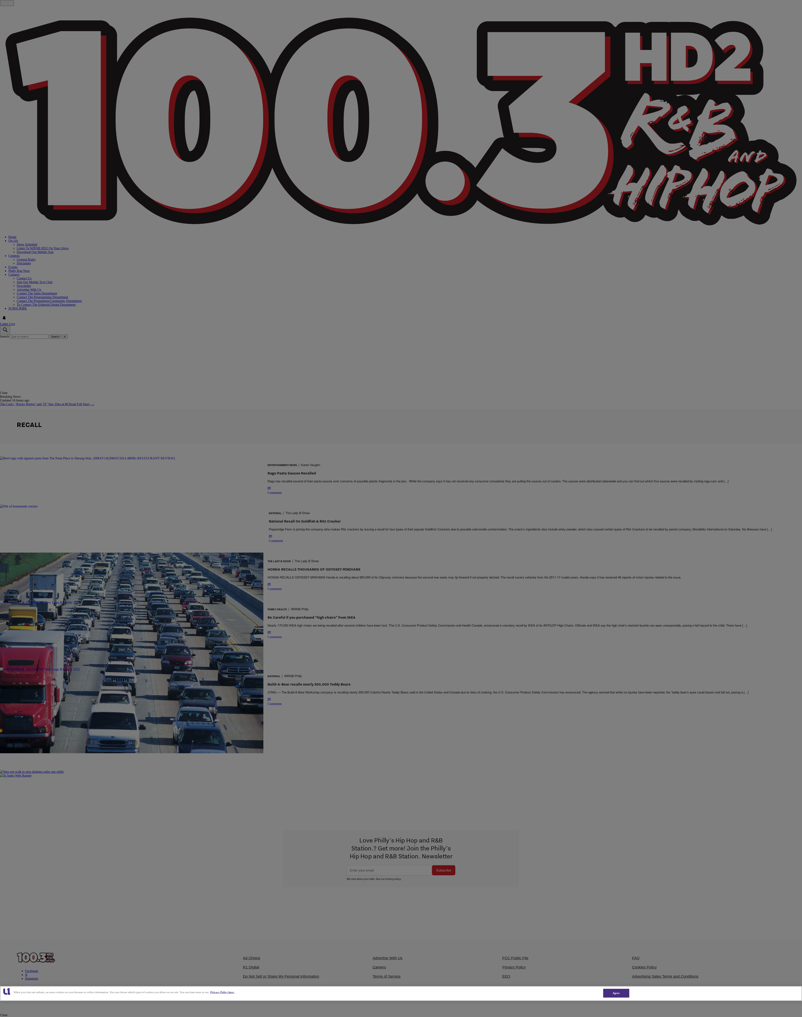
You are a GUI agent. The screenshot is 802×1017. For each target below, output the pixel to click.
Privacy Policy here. (222, 992)
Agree (616, 993)
